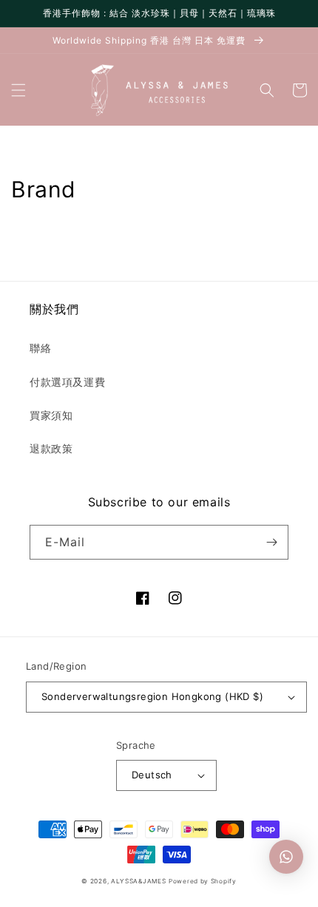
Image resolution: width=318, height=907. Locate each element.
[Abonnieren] (271, 542)
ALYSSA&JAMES (138, 881)
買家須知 (51, 415)
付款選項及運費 (67, 382)
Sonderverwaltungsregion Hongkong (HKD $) (152, 696)
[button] (18, 90)
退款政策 (51, 448)
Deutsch (152, 775)
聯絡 (40, 348)
